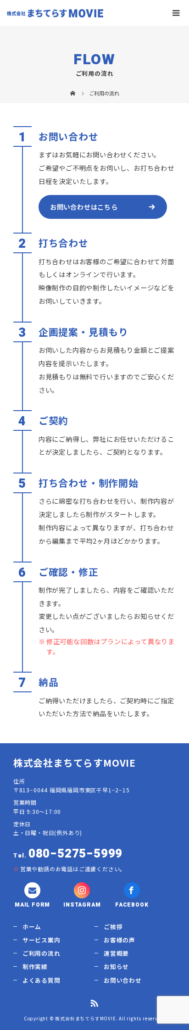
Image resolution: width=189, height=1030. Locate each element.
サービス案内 (41, 939)
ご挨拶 (113, 926)
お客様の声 (119, 939)
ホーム (31, 926)
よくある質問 (41, 980)
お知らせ (116, 966)
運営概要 (116, 953)
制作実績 (35, 966)
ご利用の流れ (41, 953)
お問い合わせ (123, 980)
